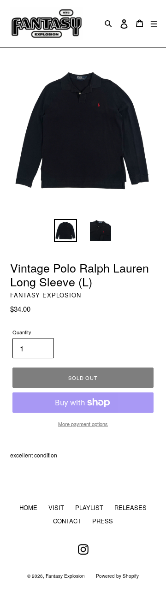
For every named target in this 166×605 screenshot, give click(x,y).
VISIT (56, 507)
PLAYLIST (89, 507)
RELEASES (130, 507)
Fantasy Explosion (65, 576)
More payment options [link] (83, 423)
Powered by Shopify (117, 576)
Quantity (21, 332)
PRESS (102, 520)
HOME (28, 507)
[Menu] (154, 23)
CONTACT (67, 520)
